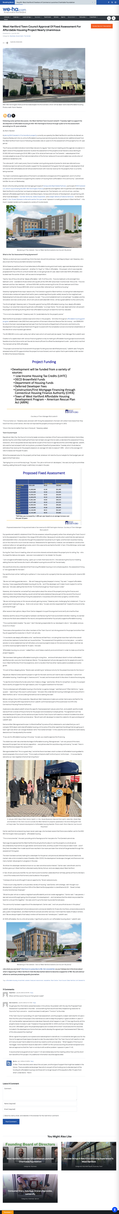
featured (33, 980)
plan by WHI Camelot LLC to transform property (20, 135)
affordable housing (11, 980)
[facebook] (108, 2)
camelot (27, 980)
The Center (27, 36)
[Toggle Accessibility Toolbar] (115, 1210)
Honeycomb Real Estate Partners (54, 186)
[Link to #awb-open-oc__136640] (114, 18)
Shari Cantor (54, 980)
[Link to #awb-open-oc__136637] (109, 18)
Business (12, 36)
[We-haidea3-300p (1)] (14, 8)
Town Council (63, 980)
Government (19, 36)
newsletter (47, 980)
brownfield (21, 980)
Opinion (37, 1199)
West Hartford (71, 980)
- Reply (31, 992)
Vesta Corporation (39, 197)
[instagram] (115, 2)
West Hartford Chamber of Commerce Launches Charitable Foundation (46, 2)
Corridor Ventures (26, 197)
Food (100, 1166)
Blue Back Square (88, 1166)
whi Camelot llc (80, 980)
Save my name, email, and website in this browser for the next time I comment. (32, 1116)
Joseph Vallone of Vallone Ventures (61, 197)
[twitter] (112, 2)
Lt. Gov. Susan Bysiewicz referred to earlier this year (25, 199)
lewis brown (39, 980)
